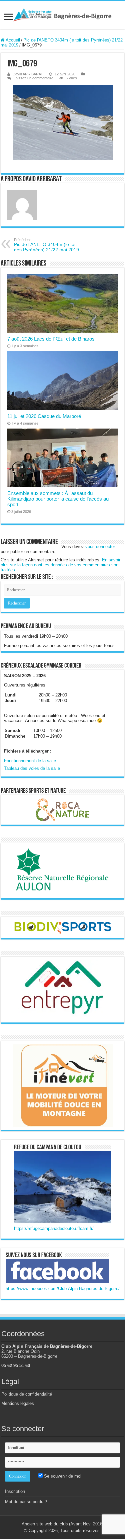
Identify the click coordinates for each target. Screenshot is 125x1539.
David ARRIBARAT (28, 74)
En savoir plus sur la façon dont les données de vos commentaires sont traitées (60, 564)
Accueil (12, 40)
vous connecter (100, 546)
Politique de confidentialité (26, 1394)
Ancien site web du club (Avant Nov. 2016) (63, 1523)
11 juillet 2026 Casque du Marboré (44, 416)
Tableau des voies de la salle (32, 768)
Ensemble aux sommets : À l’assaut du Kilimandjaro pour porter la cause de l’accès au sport (58, 498)
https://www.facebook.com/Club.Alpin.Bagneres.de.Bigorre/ (63, 1288)
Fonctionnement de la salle (30, 760)
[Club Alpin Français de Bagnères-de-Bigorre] (62, 15)
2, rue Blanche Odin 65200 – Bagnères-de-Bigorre (29, 1354)
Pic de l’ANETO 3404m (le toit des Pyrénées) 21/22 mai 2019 (46, 245)
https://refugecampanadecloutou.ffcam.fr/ (54, 1228)
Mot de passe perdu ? (26, 1501)
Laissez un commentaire (33, 78)
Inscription (15, 1491)
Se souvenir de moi (62, 1476)
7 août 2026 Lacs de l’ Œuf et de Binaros (51, 339)
